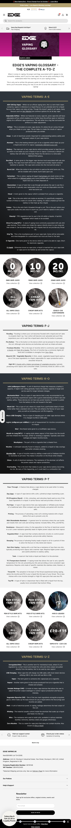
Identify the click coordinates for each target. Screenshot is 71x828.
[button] (35, 9)
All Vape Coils (12, 311)
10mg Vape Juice (35, 280)
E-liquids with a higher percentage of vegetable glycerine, (35, 364)
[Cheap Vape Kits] (35, 298)
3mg (46, 352)
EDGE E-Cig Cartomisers (58, 312)
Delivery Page (37, 771)
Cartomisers (43, 176)
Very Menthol (27, 111)
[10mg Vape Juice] (35, 268)
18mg (51, 352)
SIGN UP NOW (35, 812)
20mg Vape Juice (58, 280)
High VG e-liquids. (23, 350)
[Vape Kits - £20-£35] (58, 631)
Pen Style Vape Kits (13, 613)
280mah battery (26, 178)
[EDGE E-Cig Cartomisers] (58, 298)
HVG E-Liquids (58, 613)
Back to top (35, 742)
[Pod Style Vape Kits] (35, 601)
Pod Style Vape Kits (35, 613)
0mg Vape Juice (13, 280)
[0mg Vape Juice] (13, 268)
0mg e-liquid (38, 726)
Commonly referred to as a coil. (46, 145)
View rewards (35, 827)
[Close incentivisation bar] (68, 821)
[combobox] (35, 21)
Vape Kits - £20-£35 (58, 644)
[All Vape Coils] (13, 298)
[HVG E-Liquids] (58, 601)
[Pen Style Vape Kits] (13, 601)
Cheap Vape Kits (35, 311)
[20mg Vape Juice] (58, 268)
